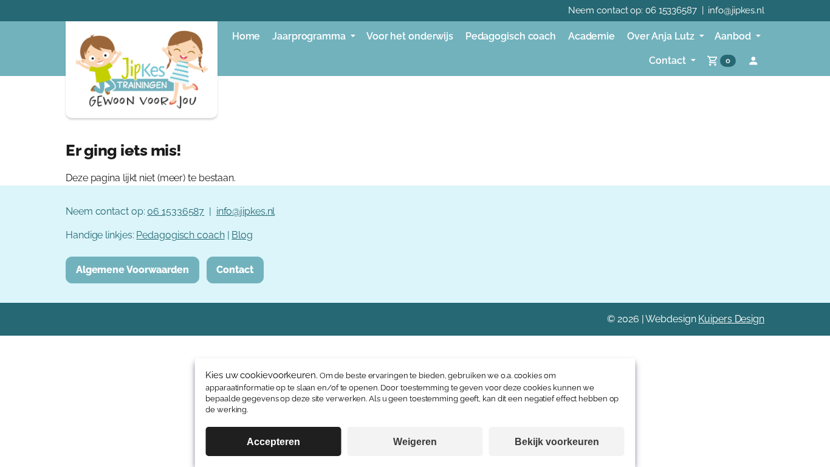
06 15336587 (671, 10)
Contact (234, 269)
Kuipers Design (731, 319)
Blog (242, 235)
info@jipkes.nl (736, 10)
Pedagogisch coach (180, 235)
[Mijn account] (753, 61)
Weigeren (415, 442)
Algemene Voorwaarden (132, 269)
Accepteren (273, 442)
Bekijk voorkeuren (557, 442)
